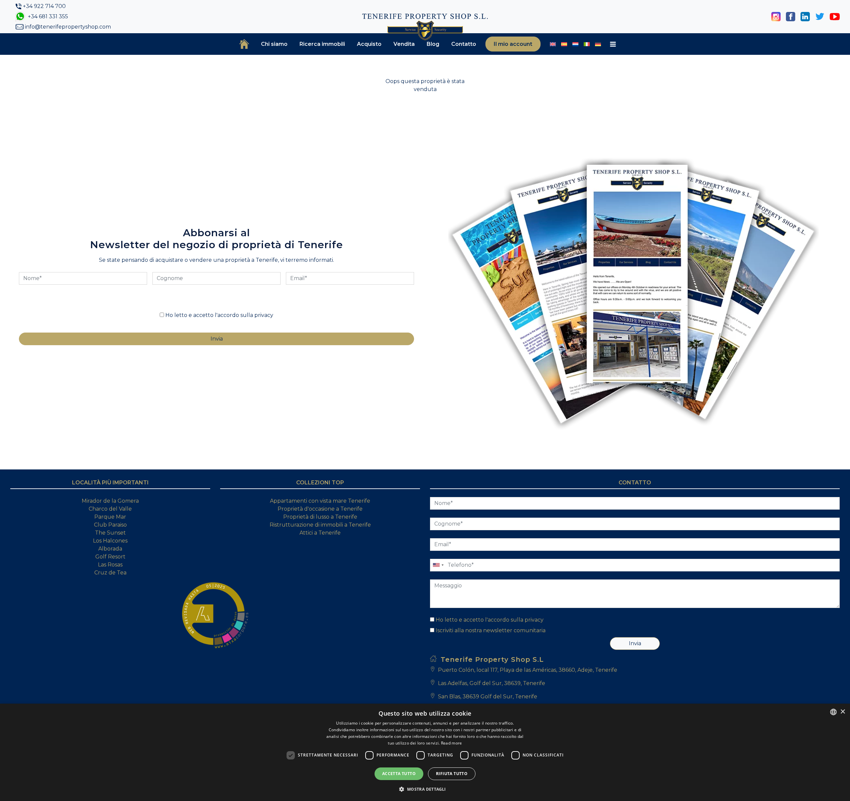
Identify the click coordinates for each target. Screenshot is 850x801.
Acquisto (369, 44)
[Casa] (244, 44)
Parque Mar (110, 517)
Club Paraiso (110, 525)
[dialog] (425, 752)
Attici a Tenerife (320, 533)
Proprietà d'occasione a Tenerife (320, 509)
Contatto (463, 44)
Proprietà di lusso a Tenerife (320, 517)
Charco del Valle (110, 509)
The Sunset (110, 533)
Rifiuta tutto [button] (452, 773)
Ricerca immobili (322, 44)
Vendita (404, 44)
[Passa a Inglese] (552, 44)
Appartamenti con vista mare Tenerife (320, 501)
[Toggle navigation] (613, 44)
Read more (451, 743)
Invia (635, 643)
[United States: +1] (438, 565)
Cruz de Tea (110, 572)
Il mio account (513, 44)
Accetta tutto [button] (399, 773)
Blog (433, 44)
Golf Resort (110, 556)
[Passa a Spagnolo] (564, 44)
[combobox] (833, 712)
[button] (425, 789)
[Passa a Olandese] (575, 44)
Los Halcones (110, 541)
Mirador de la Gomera (110, 501)
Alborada (110, 549)
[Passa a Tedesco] (598, 44)
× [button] (842, 711)
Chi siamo (274, 44)
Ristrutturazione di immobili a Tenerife (320, 525)
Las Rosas (110, 564)
